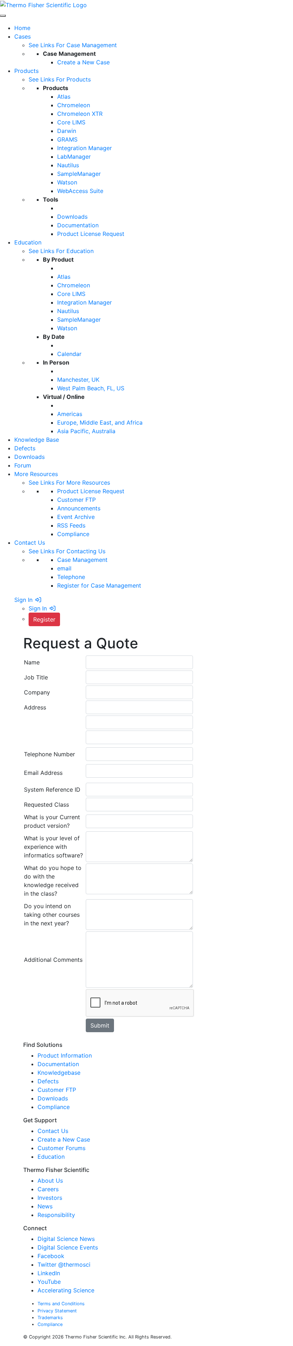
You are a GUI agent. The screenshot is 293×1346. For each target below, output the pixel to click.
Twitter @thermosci (64, 1264)
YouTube (49, 1281)
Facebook (51, 1256)
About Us (51, 1180)
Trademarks (50, 1317)
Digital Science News (66, 1238)
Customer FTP (57, 1089)
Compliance (54, 1106)
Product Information (65, 1055)
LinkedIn (49, 1273)
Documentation (58, 1064)
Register (44, 619)
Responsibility (57, 1214)
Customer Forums (61, 1148)
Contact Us (53, 1130)
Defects (48, 1081)
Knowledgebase (59, 1072)
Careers (49, 1189)
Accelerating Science (66, 1290)
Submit (99, 1025)
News (46, 1206)
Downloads (53, 1098)
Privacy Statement (57, 1310)
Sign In (23, 599)
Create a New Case (64, 1139)
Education (51, 1156)
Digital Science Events (68, 1247)
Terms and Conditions (61, 1303)
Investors (51, 1197)
